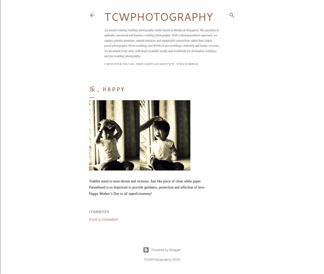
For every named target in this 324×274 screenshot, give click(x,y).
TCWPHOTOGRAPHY (158, 16)
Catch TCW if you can (119, 64)
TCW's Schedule (187, 64)
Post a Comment (103, 219)
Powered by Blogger (166, 250)
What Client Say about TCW (155, 64)
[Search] (232, 14)
